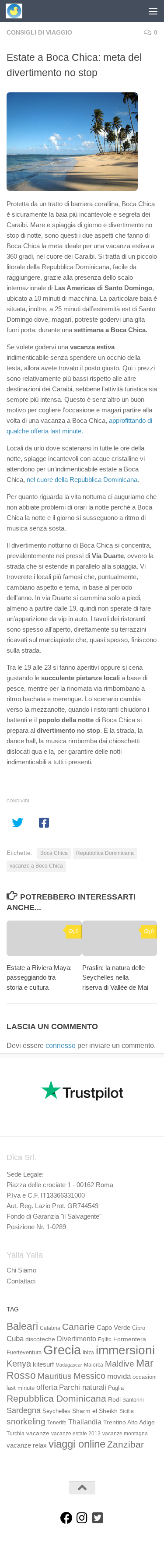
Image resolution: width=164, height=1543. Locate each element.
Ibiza (88, 1352)
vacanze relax (27, 1445)
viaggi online (77, 1444)
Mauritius (55, 1376)
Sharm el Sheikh (95, 1410)
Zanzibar (125, 1444)
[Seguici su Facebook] (66, 1518)
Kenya (19, 1363)
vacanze (37, 1433)
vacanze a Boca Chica (36, 866)
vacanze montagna (125, 1433)
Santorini (133, 1400)
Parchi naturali (82, 1387)
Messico (89, 1376)
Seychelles (56, 1411)
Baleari (22, 1326)
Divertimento (76, 1339)
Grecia (62, 1350)
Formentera (129, 1339)
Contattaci (21, 1281)
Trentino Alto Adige (129, 1422)
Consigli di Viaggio (39, 32)
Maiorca (93, 1365)
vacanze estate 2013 (76, 1434)
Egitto (105, 1339)
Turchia (15, 1434)
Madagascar (69, 1364)
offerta (46, 1387)
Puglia (116, 1388)
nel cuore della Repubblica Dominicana (82, 479)
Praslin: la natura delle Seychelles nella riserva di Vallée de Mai (115, 977)
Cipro (138, 1328)
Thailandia (84, 1422)
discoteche (40, 1339)
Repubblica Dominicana (105, 853)
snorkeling (26, 1421)
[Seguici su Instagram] (82, 1518)
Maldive (119, 1363)
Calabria (50, 1328)
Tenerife (56, 1422)
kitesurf (43, 1364)
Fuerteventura (24, 1353)
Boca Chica (54, 853)
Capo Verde (113, 1327)
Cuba (15, 1338)
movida (119, 1376)
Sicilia (126, 1411)
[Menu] (153, 11)
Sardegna (24, 1410)
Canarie (78, 1327)
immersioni (125, 1350)
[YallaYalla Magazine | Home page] (17, 11)
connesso (60, 1045)
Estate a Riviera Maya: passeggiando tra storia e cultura (39, 977)
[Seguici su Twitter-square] (98, 1518)
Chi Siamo (21, 1270)
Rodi (114, 1399)
